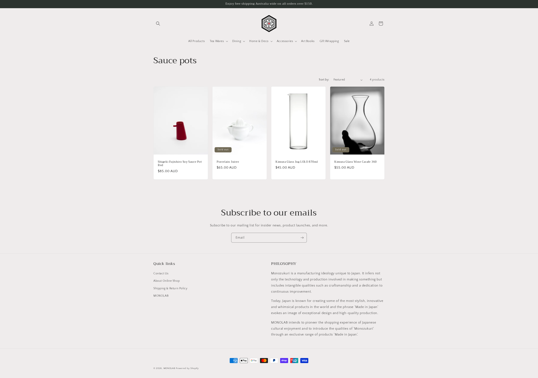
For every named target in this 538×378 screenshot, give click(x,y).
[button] (158, 23)
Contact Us (161, 273)
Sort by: (324, 79)
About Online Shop (166, 281)
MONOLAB (161, 295)
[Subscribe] (302, 238)
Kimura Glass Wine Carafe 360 (355, 162)
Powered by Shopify (187, 368)
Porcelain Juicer (228, 162)
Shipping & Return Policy (170, 288)
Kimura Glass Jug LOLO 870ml (297, 162)
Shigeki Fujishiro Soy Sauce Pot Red (180, 163)
